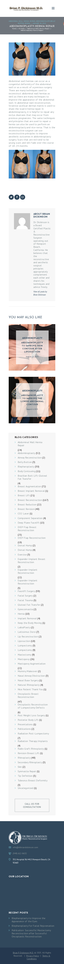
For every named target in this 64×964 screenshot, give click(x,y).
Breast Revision (26, 509)
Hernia (27, 23)
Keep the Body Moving (30, 622)
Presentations (25, 724)
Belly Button (25, 462)
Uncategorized (25, 788)
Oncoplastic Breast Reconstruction (28, 695)
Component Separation (30, 518)
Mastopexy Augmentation (32, 663)
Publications (24, 728)
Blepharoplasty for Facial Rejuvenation (33, 925)
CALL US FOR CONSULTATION (32, 805)
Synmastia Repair (27, 771)
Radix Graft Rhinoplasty (31, 748)
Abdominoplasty (43, 21)
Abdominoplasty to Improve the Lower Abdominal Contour (32, 400)
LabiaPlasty (24, 627)
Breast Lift (24, 495)
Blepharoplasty (26, 466)
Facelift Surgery (26, 591)
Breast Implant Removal (31, 490)
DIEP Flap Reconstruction (32, 537)
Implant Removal (27, 618)
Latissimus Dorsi (27, 631)
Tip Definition (25, 775)
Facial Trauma (25, 600)
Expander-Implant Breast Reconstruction (31, 561)
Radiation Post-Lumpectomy (33, 733)
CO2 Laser (23, 513)
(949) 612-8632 (20, 853)
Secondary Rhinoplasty (30, 762)
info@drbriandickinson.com (25, 847)
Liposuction (24, 641)
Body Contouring (27, 471)
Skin (20, 766)
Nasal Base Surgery (28, 680)
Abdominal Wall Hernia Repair (22, 21)
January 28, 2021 (39, 23)
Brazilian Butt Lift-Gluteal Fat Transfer (32, 477)
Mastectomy (24, 654)
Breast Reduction (27, 504)
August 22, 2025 (32, 357)
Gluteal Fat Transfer (29, 604)
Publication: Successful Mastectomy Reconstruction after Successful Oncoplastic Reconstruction (31, 933)
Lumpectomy (25, 645)
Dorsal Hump (25, 545)
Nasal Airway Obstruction (31, 675)
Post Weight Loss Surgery (31, 715)
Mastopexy (24, 659)
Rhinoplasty (24, 757)
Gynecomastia (25, 609)
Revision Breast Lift (28, 753)
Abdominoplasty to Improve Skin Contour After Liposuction (32, 347)
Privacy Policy (32, 955)
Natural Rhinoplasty (29, 684)
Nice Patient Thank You (30, 689)
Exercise (22, 554)
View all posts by (40, 293)
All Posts (21, 28)
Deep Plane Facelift (29, 522)
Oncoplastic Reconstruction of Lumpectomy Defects (33, 706)
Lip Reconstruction (28, 636)
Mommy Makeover (27, 671)
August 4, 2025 (32, 409)
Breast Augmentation (29, 486)
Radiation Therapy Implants (33, 741)
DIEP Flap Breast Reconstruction (27, 529)
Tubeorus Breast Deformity (33, 780)
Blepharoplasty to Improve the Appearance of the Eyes (29, 920)
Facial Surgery (25, 595)
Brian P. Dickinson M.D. (23, 952)
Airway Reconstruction (30, 457)
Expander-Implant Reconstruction (27, 571)
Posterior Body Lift (28, 719)
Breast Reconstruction (30, 500)
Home (14, 28)
